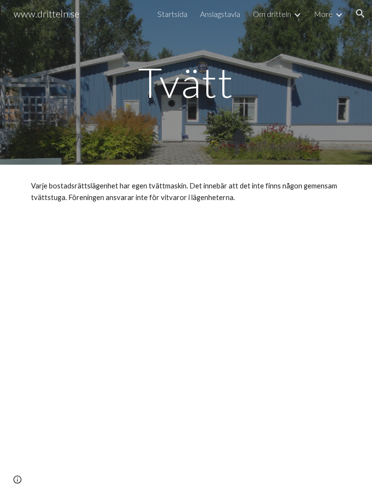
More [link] (323, 13)
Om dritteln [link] (272, 13)
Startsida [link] (172, 13)
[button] (360, 13)
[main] (185, 82)
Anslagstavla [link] (220, 13)
